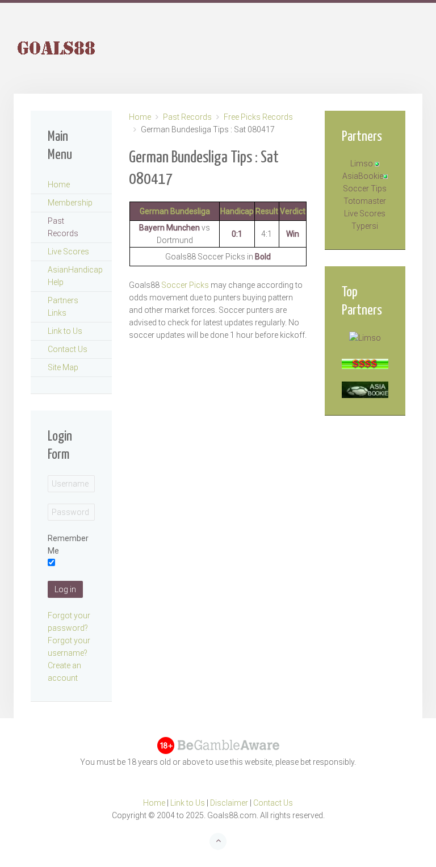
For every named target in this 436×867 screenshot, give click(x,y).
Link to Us (65, 331)
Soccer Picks (186, 285)
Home (140, 117)
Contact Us (67, 349)
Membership (70, 202)
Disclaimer (229, 802)
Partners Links (63, 306)
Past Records (187, 117)
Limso (361, 163)
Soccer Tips (365, 188)
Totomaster (364, 201)
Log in (65, 589)
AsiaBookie (362, 176)
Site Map (63, 367)
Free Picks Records (258, 117)
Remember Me (68, 544)
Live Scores (68, 251)
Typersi (364, 226)
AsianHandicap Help (75, 276)
